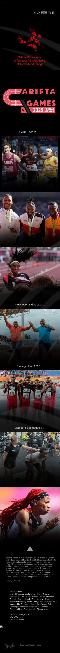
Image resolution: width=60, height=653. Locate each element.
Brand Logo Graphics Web (30, 645)
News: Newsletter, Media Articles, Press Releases (30, 594)
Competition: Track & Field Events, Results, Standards (32, 597)
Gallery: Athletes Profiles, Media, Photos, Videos (29, 609)
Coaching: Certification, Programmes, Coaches (29, 607)
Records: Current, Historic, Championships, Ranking (31, 599)
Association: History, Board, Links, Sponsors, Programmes (33, 602)
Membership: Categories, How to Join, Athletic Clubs (31, 604)
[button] (3, 3)
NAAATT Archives (17, 617)
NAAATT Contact (17, 620)
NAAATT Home (16, 592)
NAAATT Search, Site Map (21, 615)
